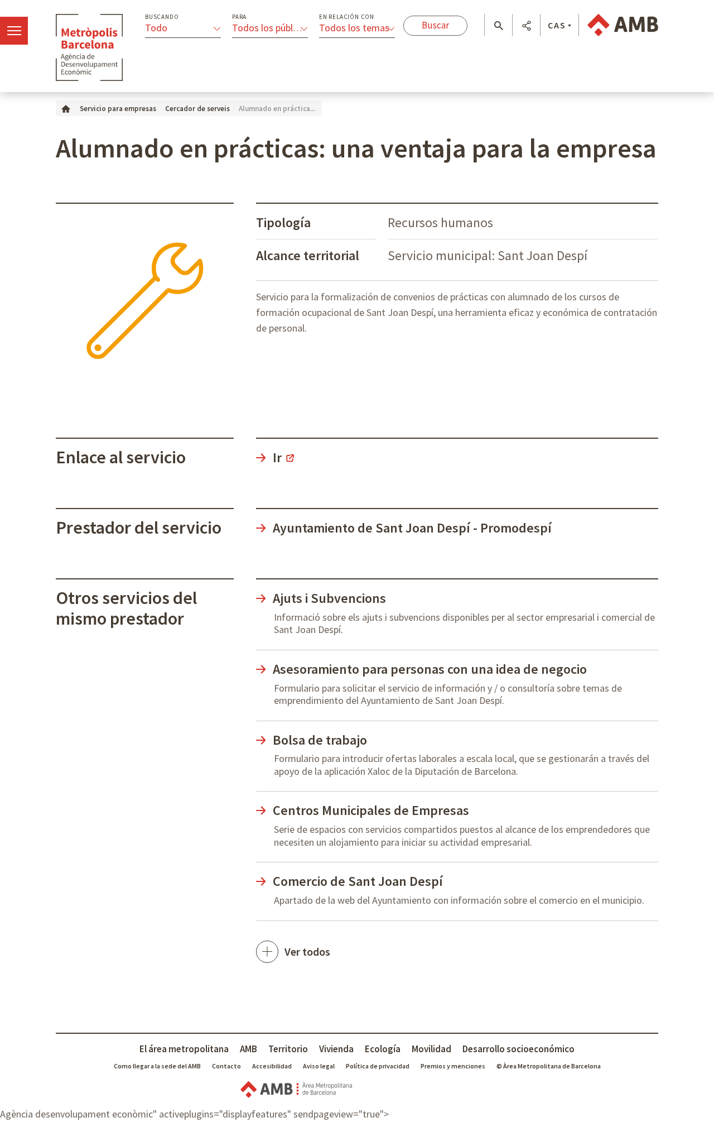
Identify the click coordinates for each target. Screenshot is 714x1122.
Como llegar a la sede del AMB (157, 1066)
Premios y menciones (453, 1066)
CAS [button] (557, 25)
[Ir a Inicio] (66, 108)
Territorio (288, 1049)
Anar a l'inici (89, 47)
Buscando (161, 17)
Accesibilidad (272, 1066)
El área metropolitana (184, 1049)
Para (239, 17)
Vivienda (336, 1049)
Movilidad (431, 1049)
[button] (498, 25)
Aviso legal (319, 1066)
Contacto (226, 1066)
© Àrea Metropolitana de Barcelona (548, 1066)
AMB (248, 1049)
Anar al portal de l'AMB (622, 25)
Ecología (383, 1049)
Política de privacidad (377, 1066)
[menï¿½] (14, 31)
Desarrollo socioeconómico (518, 1049)
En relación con (346, 17)
